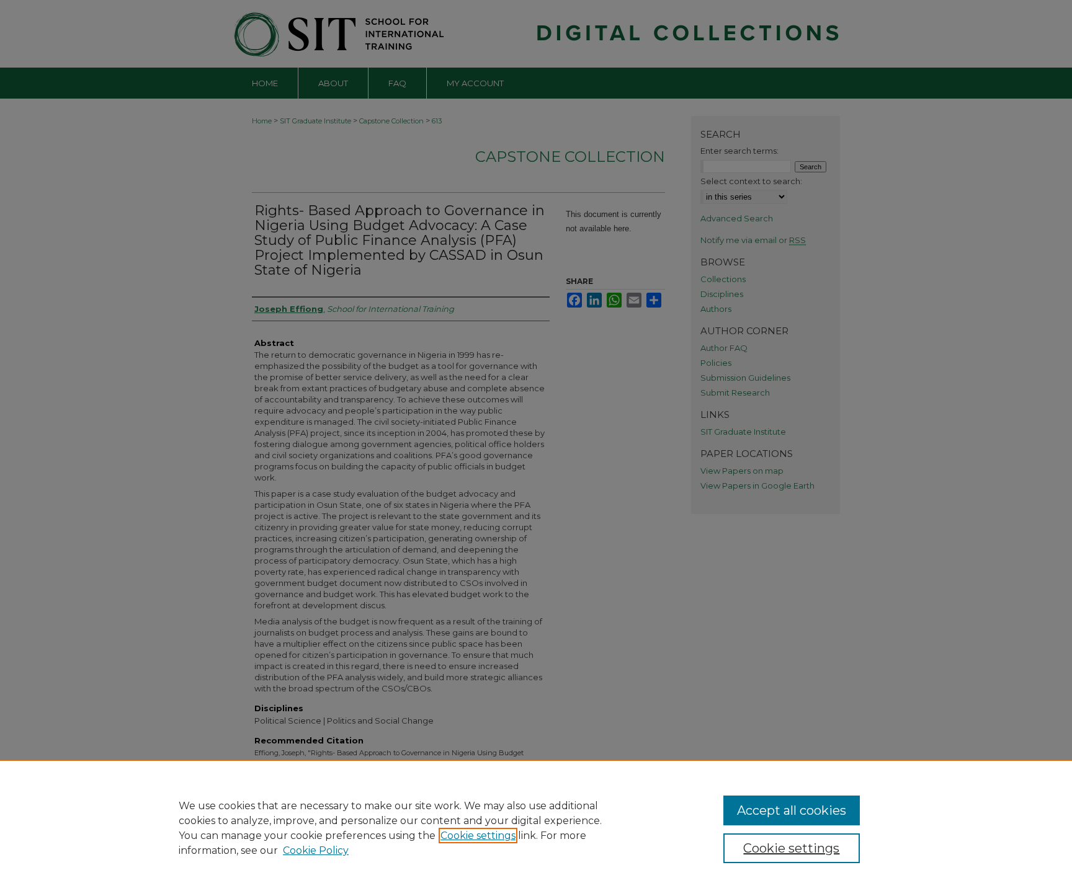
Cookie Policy (316, 850)
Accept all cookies (791, 810)
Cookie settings (478, 835)
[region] (536, 828)
